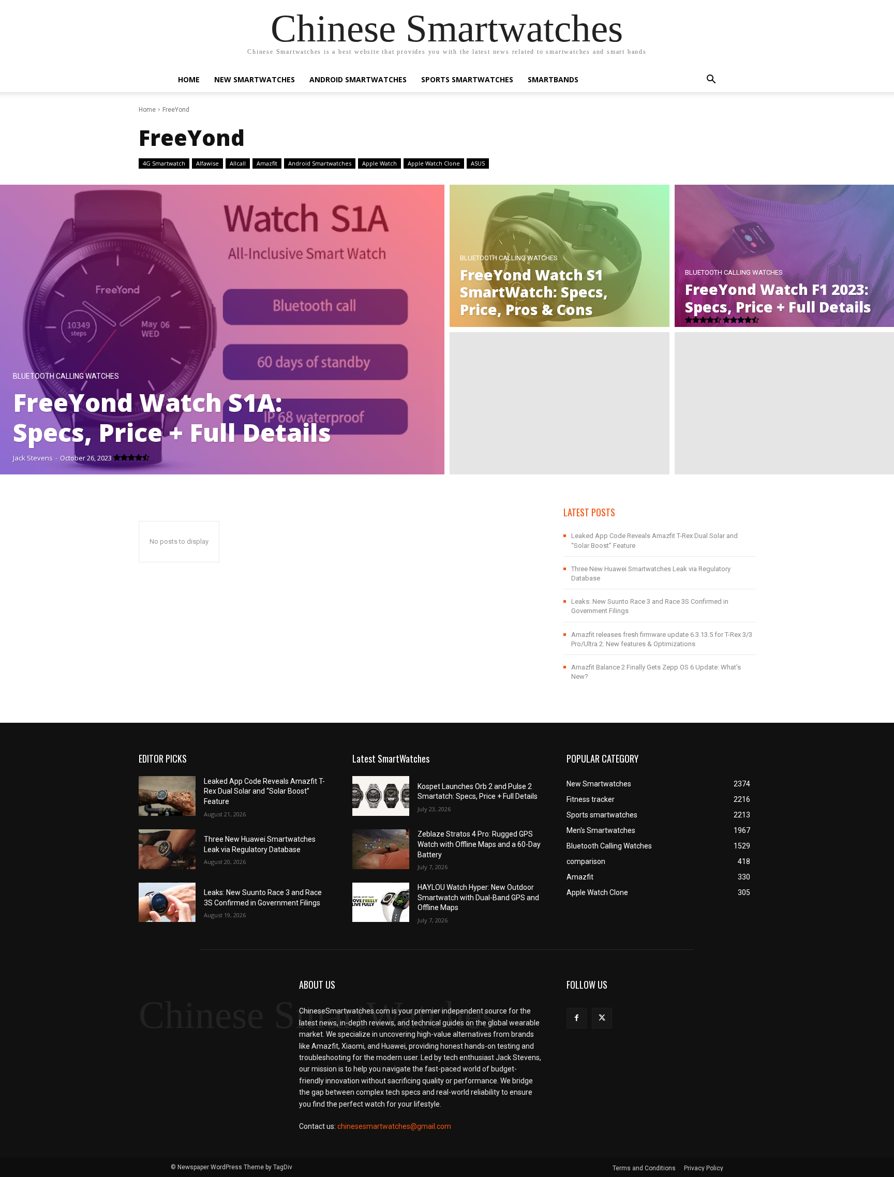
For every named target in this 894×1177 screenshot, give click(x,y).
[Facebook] (577, 1018)
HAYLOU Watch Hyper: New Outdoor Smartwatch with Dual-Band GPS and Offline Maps (478, 897)
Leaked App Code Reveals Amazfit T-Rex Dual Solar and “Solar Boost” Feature (264, 791)
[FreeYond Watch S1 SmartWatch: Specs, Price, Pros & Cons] (559, 256)
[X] (602, 1018)
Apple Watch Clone (434, 163)
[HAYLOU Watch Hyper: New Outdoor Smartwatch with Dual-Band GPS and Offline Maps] (380, 902)
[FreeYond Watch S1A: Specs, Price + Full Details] (222, 329)
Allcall (238, 163)
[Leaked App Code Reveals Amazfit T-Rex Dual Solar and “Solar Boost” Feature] (167, 796)
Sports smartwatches (467, 79)
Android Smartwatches (358, 79)
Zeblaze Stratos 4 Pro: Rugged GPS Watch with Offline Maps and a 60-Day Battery (479, 844)
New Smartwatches (254, 79)
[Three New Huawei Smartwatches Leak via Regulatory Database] (167, 849)
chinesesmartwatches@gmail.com (394, 1126)
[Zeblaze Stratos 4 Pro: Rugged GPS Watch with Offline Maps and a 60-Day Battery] (380, 849)
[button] (710, 80)
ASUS (478, 163)
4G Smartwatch (164, 163)
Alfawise (207, 163)
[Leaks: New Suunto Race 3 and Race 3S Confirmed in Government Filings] (167, 902)
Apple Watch (379, 163)
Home (189, 79)
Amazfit (267, 163)
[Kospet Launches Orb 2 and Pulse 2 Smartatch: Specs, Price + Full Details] (380, 796)
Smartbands (553, 79)
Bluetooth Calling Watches (66, 376)
